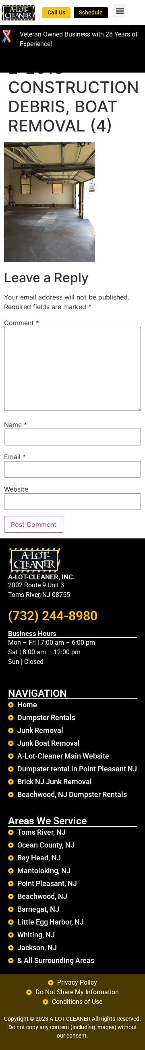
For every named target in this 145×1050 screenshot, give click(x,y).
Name (15, 424)
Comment (21, 323)
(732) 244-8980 (52, 615)
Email (15, 456)
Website (16, 489)
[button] (119, 10)
